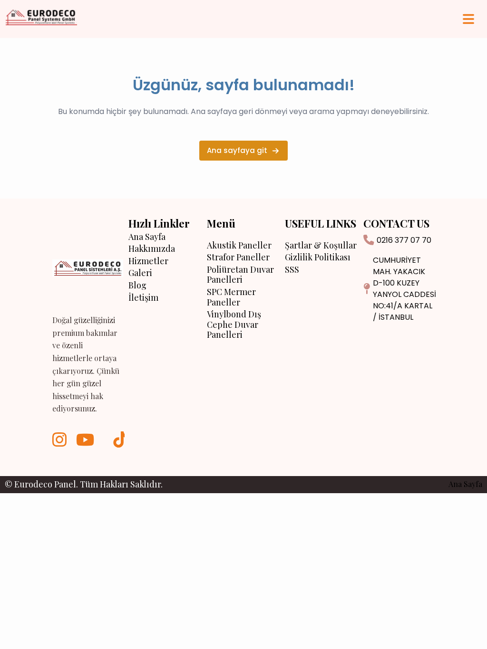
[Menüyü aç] (468, 19)
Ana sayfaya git (237, 150)
